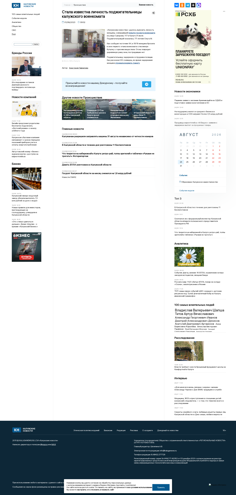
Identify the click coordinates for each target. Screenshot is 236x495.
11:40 (181, 383)
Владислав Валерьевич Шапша (199, 310)
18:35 (18, 219)
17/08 (176, 365)
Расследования (184, 337)
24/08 (14, 193)
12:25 (181, 365)
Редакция (121, 430)
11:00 (181, 408)
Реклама (134, 430)
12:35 (181, 118)
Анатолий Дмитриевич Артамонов (195, 323)
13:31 (181, 214)
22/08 (14, 80)
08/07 (176, 408)
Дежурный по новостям (167, 430)
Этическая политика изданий (86, 430)
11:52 (181, 394)
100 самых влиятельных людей (26, 14)
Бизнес (16, 163)
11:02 (18, 135)
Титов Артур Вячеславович (194, 314)
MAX (53, 444)
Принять (161, 487)
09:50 (19, 193)
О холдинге (147, 430)
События (183, 175)
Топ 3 (177, 198)
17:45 (181, 289)
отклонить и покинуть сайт (102, 489)
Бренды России (22, 52)
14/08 (14, 219)
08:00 (181, 270)
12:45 (181, 96)
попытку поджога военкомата (142, 33)
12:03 (18, 205)
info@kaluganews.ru (168, 450)
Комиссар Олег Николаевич (204, 331)
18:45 (181, 280)
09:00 (19, 80)
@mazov (44, 444)
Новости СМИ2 (69, 177)
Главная (67, 5)
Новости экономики (187, 91)
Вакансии (108, 430)
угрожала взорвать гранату (127, 63)
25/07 (176, 394)
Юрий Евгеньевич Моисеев (196, 329)
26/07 (176, 383)
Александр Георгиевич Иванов (196, 317)
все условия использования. (139, 487)
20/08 (14, 149)
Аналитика (16, 22)
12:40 (181, 107)
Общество (16, 26)
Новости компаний (24, 97)
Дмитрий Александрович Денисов (197, 320)
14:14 (18, 149)
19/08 (14, 205)
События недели (19, 18)
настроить (81, 489)
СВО (14, 30)
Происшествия (80, 5)
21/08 (14, 121)
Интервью (180, 378)
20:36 (181, 203)
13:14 (181, 228)
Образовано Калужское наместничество (199, 182)
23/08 (176, 280)
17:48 (18, 121)
